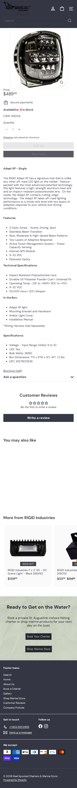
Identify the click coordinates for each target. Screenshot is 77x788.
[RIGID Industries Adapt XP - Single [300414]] (28, 477)
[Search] (70, 20)
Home (6, 679)
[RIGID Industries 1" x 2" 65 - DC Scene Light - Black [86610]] (28, 554)
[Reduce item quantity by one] (6, 129)
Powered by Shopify (15, 780)
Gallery (7, 693)
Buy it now (38, 154)
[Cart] (62, 9)
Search (7, 675)
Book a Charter (12, 688)
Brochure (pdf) (12, 371)
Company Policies (13, 707)
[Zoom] (61, 82)
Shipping (8, 137)
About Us (8, 684)
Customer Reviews (14, 703)
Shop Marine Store (14, 698)
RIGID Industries (39, 517)
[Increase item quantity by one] (19, 129)
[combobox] (38, 20)
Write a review (38, 418)
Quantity (8, 122)
